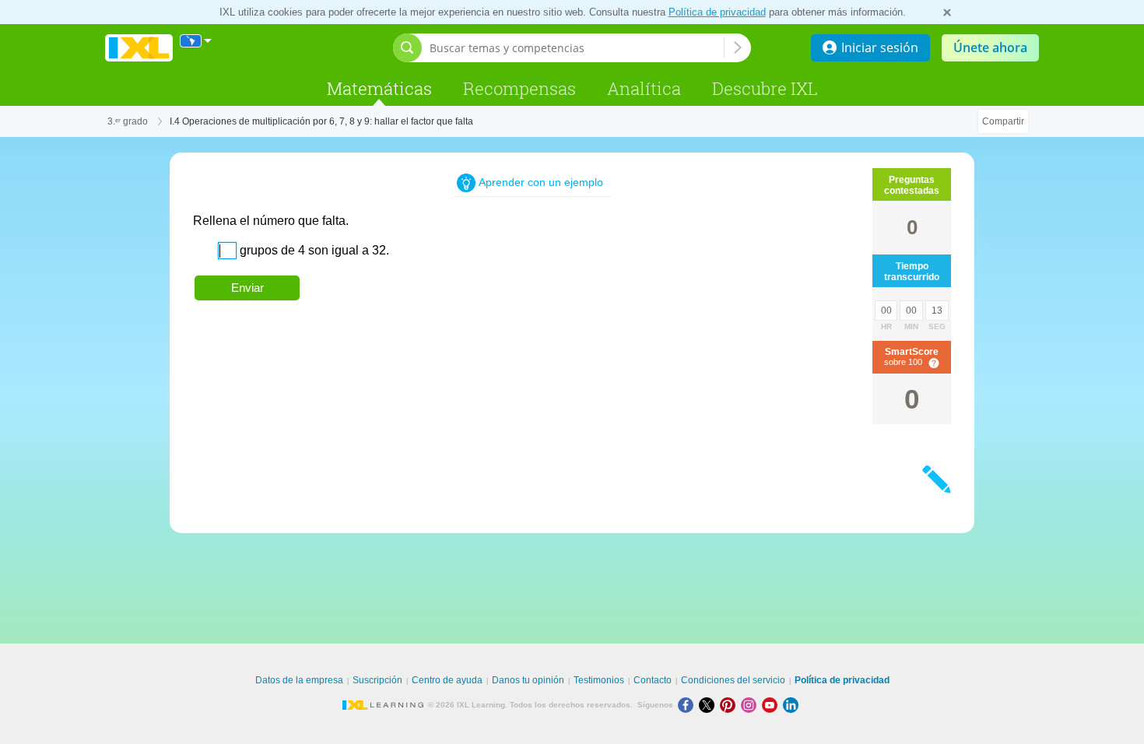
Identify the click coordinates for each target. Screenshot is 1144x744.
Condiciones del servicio (733, 680)
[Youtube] (772, 704)
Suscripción (377, 680)
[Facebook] (688, 704)
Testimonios (599, 680)
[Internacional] (196, 41)
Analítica (644, 88)
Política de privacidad (717, 12)
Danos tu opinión (528, 680)
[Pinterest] (730, 704)
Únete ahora (990, 47)
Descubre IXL (765, 88)
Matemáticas (379, 88)
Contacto (652, 680)
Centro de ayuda (447, 680)
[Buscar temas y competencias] (738, 47)
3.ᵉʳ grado (127, 121)
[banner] (139, 47)
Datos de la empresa (299, 680)
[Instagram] (751, 704)
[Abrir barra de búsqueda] (407, 47)
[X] (709, 704)
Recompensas (519, 88)
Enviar (247, 287)
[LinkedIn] (792, 704)
